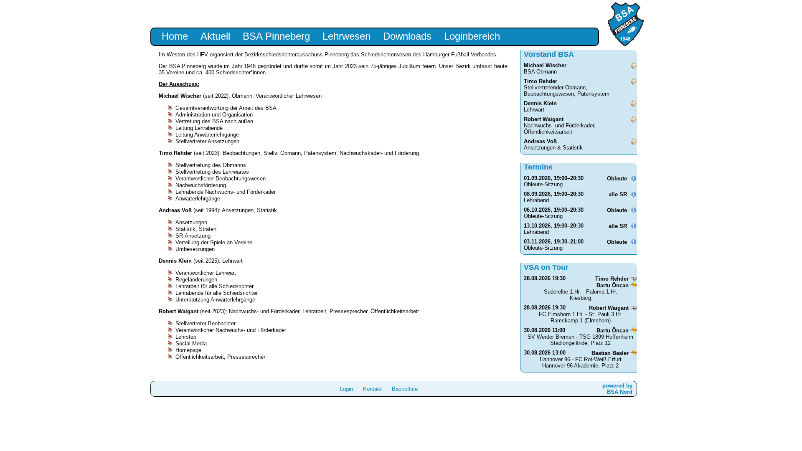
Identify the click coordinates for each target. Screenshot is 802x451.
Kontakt (372, 389)
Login (346, 389)
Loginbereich (472, 36)
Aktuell (215, 36)
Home (175, 36)
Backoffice (405, 389)
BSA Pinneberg (276, 36)
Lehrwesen (346, 36)
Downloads (407, 36)
